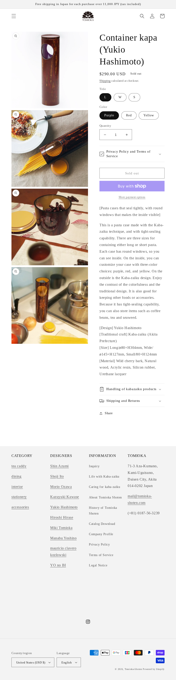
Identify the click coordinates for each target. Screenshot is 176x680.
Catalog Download (102, 524)
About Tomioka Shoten (105, 497)
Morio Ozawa (61, 487)
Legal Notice (98, 565)
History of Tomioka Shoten (103, 510)
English (66, 662)
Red (129, 115)
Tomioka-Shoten (133, 669)
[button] (14, 16)
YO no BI (58, 565)
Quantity (105, 125)
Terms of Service (101, 555)
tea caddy (18, 466)
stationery (19, 497)
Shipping (105, 80)
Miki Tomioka (61, 528)
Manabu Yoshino (63, 538)
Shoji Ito (57, 476)
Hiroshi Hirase (61, 517)
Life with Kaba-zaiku (104, 476)
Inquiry (94, 466)
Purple (109, 115)
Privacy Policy (99, 544)
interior (17, 487)
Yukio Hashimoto (64, 507)
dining (16, 476)
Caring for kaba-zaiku (104, 487)
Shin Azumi (59, 466)
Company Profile (101, 534)
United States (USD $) (30, 662)
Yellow (148, 115)
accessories (20, 507)
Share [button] (109, 413)
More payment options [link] (132, 197)
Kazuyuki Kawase (64, 497)
